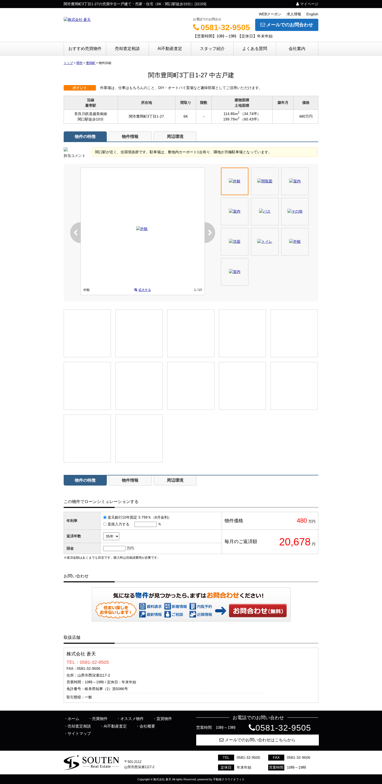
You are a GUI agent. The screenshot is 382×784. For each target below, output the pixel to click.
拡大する (145, 290)
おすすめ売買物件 (85, 48)
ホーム (73, 718)
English (312, 14)
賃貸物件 (164, 718)
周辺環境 (175, 136)
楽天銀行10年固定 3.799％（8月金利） (140, 517)
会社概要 (147, 726)
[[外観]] (142, 229)
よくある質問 (254, 48)
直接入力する (118, 524)
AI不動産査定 (169, 48)
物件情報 (130, 136)
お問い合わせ (258, 610)
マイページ (309, 4)
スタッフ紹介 (212, 48)
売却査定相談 (127, 48)
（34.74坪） (250, 114)
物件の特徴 (85, 136)
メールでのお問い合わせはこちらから (260, 740)
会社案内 (297, 48)
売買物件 (100, 718)
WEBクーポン (270, 14)
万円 (130, 548)
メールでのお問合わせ (289, 24)
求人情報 (294, 14)
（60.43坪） (250, 119)
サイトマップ (79, 733)
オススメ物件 (132, 718)
